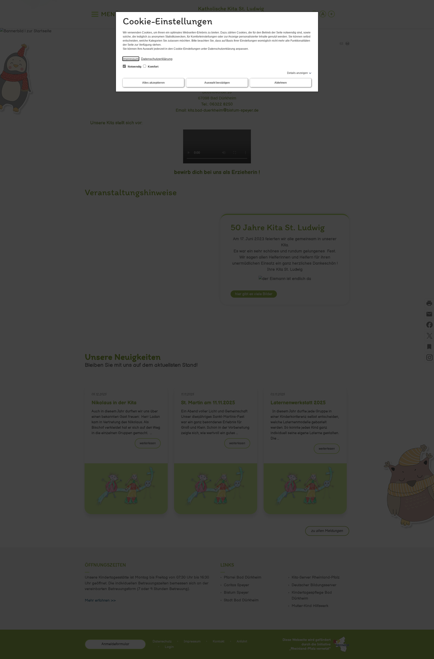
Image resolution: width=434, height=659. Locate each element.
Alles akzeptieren (153, 82)
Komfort (152, 66)
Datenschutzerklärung (156, 59)
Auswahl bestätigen (217, 82)
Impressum (131, 59)
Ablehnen (280, 82)
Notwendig (134, 66)
